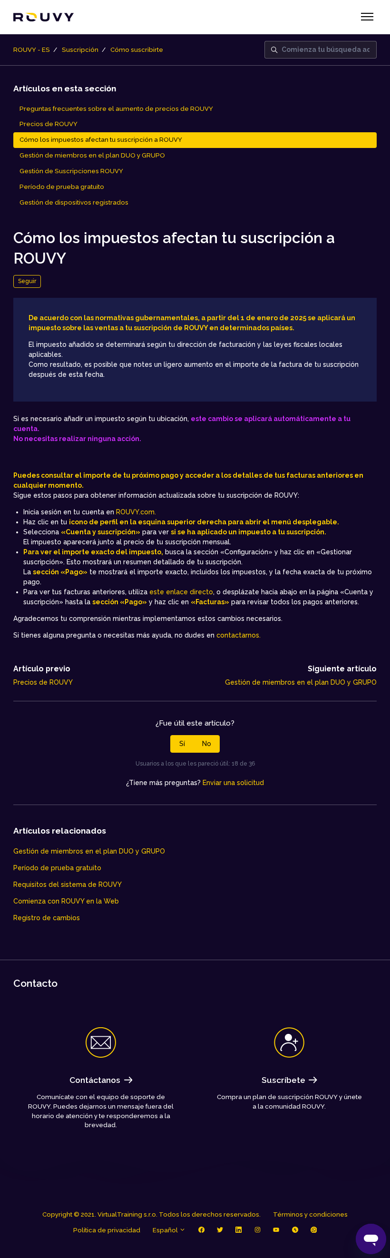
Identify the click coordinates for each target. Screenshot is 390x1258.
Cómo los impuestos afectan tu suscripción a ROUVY (101, 139)
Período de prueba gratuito (57, 868)
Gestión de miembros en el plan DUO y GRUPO (301, 682)
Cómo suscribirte (136, 49)
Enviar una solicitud (233, 782)
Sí (182, 743)
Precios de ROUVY (43, 682)
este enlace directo (181, 592)
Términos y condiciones (310, 1214)
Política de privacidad (106, 1230)
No (206, 743)
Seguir (27, 281)
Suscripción (80, 49)
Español (166, 1230)
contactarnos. (238, 635)
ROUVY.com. (136, 512)
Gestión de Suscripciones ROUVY (71, 171)
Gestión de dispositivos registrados (74, 202)
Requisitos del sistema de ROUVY (67, 884)
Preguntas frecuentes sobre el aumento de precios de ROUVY (116, 108)
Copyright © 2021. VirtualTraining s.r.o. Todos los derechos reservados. (151, 1214)
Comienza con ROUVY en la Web (66, 901)
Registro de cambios (46, 918)
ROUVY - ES (31, 49)
